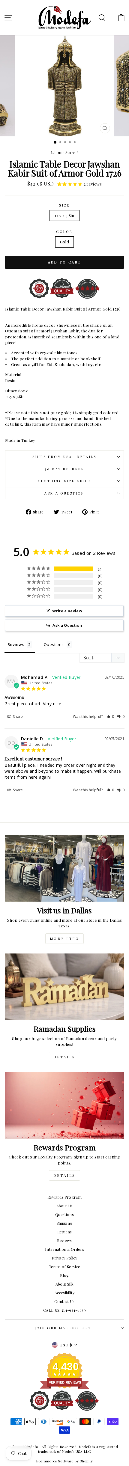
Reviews (64, 1240)
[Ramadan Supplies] (64, 986)
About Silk (65, 1283)
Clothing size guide (65, 481)
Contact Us (64, 1301)
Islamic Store (63, 152)
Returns (64, 1231)
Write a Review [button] (67, 611)
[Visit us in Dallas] (64, 868)
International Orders (64, 1249)
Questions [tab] (54, 644)
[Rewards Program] (64, 1105)
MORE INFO (64, 938)
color (64, 231)
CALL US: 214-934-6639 (64, 1310)
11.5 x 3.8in (64, 215)
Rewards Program (64, 1197)
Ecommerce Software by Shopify (64, 1461)
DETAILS (64, 1056)
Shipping (65, 1223)
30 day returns (64, 469)
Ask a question (64, 493)
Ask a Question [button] (67, 625)
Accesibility (64, 1292)
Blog (64, 1275)
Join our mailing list (63, 1328)
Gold (64, 241)
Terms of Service (64, 1266)
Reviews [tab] (16, 644)
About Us (64, 1205)
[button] (110, 716)
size (64, 205)
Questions (64, 1214)
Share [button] (17, 716)
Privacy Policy (64, 1257)
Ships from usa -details (64, 456)
